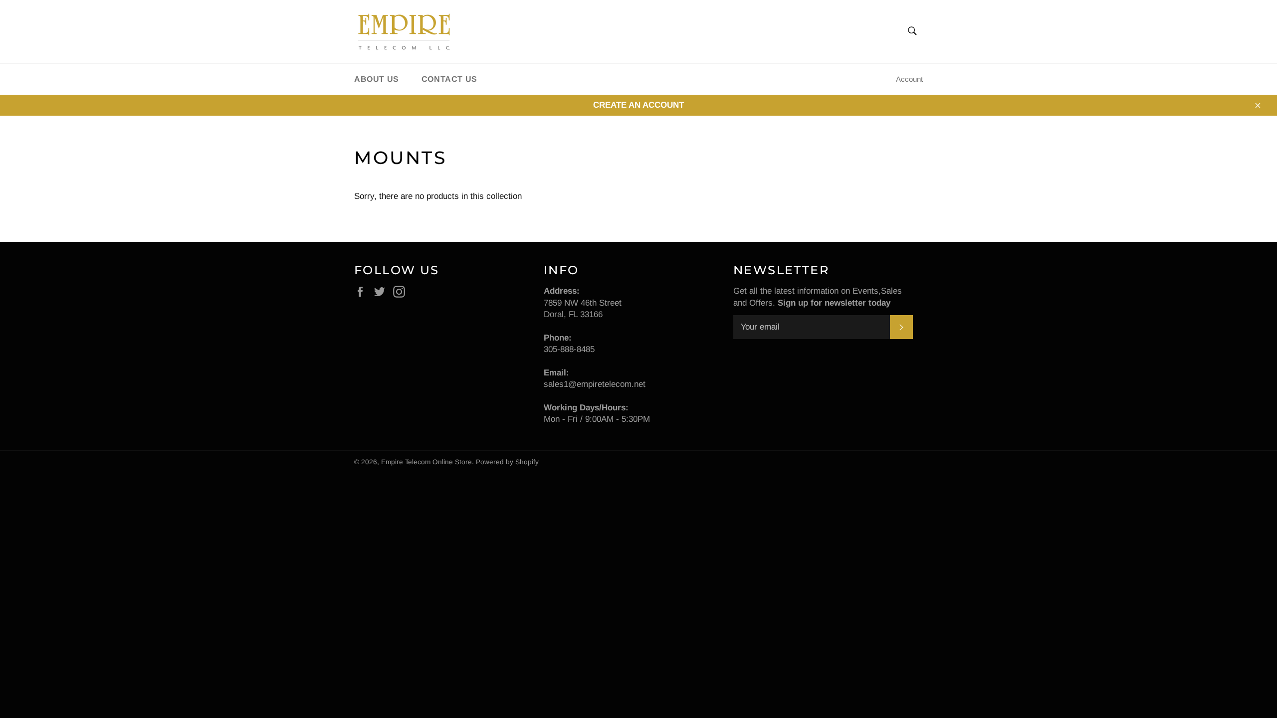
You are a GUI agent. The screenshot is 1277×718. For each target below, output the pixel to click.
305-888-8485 (569, 349)
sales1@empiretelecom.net (594, 384)
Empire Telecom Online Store (426, 462)
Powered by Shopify (507, 462)
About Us (376, 79)
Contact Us (449, 79)
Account (909, 79)
